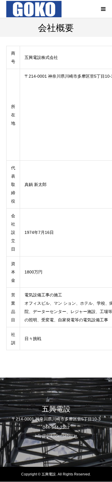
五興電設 (56, 409)
